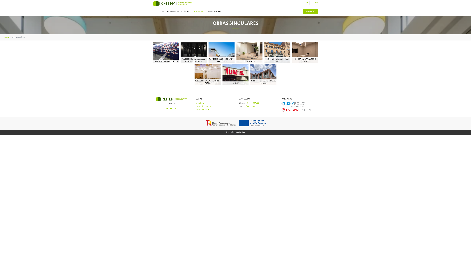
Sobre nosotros (214, 11)
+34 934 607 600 (252, 103)
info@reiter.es (250, 106)
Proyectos (198, 11)
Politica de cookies (203, 110)
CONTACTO (310, 11)
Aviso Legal (200, 103)
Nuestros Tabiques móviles (178, 11)
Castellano (315, 2)
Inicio (161, 11)
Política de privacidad (204, 106)
